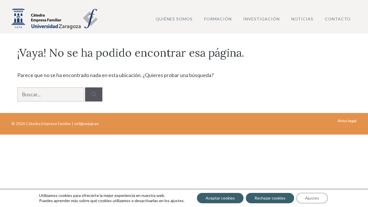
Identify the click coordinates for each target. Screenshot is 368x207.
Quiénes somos (174, 18)
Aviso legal (347, 120)
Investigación (261, 18)
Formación (218, 18)
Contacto (338, 18)
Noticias (302, 18)
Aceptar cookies (220, 197)
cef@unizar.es (86, 123)
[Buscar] (93, 94)
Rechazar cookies (269, 197)
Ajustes (312, 197)
